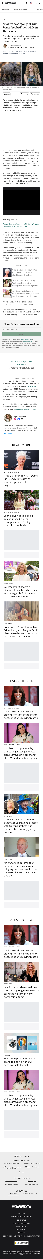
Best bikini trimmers (11, 1181)
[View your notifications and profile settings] (26, 3)
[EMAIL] (22, 419)
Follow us (25, 94)
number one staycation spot (25, 409)
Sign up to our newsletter (29, 1193)
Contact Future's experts (21, 1217)
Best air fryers (32, 1181)
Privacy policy (21, 1226)
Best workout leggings (11, 1184)
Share (8, 94)
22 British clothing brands (31, 1167)
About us (21, 1213)
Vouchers (21, 1172)
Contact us (21, 1220)
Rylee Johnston (15, 45)
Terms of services (25, 339)
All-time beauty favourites (11, 1163)
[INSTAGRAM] (15, 419)
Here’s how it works (19, 53)
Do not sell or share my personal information (21, 1236)
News (32, 47)
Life (4, 19)
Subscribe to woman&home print (13, 1194)
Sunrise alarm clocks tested (32, 1163)
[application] (21, 200)
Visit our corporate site (29, 1252)
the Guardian (32, 386)
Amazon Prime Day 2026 (22, 9)
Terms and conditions (21, 1223)
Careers (21, 1233)
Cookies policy (21, 1229)
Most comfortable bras (31, 1184)
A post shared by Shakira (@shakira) (21, 363)
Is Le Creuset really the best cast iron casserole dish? (11, 1167)
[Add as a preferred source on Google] (21, 1243)
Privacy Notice (27, 341)
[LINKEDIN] (19, 419)
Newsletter (36, 94)
